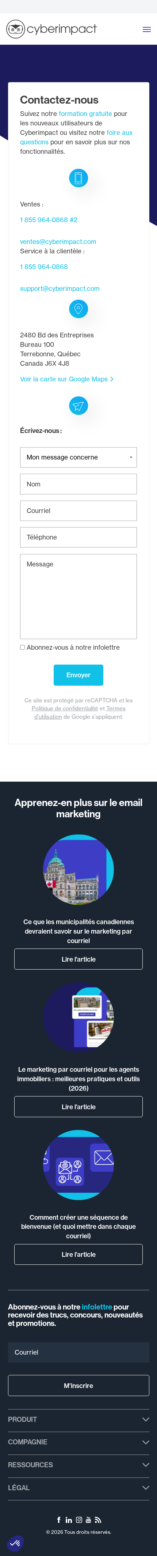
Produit (22, 1419)
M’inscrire (78, 1385)
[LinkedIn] (68, 1520)
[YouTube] (88, 1520)
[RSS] (98, 1520)
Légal (19, 1488)
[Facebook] (58, 1520)
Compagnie (27, 1442)
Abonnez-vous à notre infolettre (72, 647)
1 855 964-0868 (44, 220)
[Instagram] (79, 1520)
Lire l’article (79, 959)
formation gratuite (85, 113)
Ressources (30, 1465)
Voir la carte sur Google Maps (64, 379)
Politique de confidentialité (65, 708)
